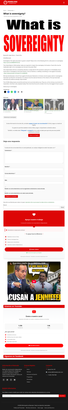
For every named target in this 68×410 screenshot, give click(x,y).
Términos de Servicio (31, 408)
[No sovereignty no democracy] (13, 104)
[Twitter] (7, 379)
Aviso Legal (40, 408)
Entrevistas (29, 379)
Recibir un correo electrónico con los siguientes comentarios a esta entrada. (25, 188)
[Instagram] (11, 379)
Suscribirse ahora (34, 345)
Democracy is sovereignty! (10, 117)
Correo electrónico (10, 173)
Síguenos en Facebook (13, 356)
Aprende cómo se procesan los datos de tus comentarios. (40, 202)
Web (6, 180)
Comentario (8, 150)
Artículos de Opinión (32, 374)
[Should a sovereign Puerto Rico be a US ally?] (54, 104)
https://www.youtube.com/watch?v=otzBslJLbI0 (15, 73)
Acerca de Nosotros (49, 408)
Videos (28, 382)
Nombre (7, 166)
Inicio (4, 10)
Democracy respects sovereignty (31, 110)
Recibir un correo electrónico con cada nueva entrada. (19, 193)
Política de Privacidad (19, 408)
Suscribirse (62, 395)
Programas (29, 377)
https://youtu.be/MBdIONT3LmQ (11, 62)
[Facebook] (3, 379)
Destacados (11, 10)
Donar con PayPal (34, 135)
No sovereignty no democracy (10, 110)
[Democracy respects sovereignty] (33, 104)
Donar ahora (35, 249)
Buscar (5, 205)
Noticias (29, 372)
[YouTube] (14, 379)
